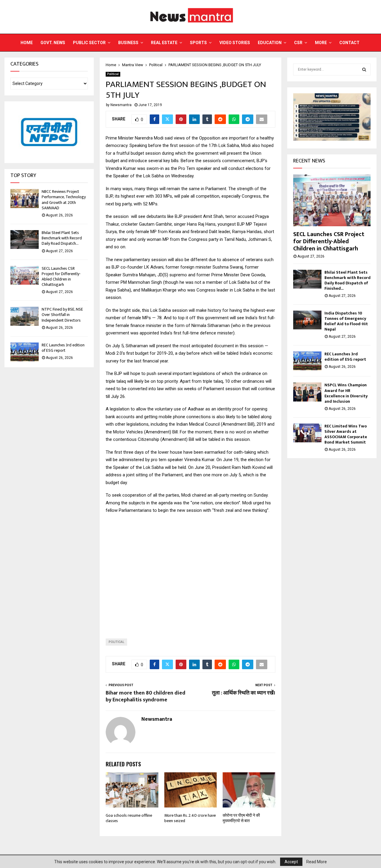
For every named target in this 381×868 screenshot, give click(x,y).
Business (128, 42)
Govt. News (52, 42)
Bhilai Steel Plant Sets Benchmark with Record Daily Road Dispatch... (62, 238)
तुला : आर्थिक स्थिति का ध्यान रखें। (243, 693)
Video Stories (234, 42)
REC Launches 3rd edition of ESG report (63, 348)
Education (270, 42)
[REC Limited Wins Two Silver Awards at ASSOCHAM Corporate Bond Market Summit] (307, 433)
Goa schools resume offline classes (129, 818)
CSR (298, 42)
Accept (291, 861)
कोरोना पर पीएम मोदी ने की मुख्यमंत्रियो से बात (241, 818)
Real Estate (164, 42)
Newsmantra (121, 105)
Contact (349, 42)
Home (27, 42)
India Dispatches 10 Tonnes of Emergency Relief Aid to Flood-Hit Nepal (346, 321)
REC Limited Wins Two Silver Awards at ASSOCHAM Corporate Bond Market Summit (345, 434)
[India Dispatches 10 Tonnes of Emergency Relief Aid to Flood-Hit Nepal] (307, 320)
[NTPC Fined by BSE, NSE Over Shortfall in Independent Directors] (24, 316)
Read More (316, 862)
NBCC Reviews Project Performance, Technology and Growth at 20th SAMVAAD (64, 199)
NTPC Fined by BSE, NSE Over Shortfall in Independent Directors (62, 314)
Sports (198, 42)
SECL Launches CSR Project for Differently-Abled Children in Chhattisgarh (61, 276)
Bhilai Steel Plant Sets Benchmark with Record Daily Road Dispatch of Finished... (347, 280)
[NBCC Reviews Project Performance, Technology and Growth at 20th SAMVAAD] (24, 198)
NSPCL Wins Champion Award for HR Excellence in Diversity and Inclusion (346, 393)
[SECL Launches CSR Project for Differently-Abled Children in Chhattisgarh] (24, 275)
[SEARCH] (364, 69)
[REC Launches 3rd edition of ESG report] (24, 351)
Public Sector (89, 42)
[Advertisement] (190, 571)
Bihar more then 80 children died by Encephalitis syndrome (145, 697)
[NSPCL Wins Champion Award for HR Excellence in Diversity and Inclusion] (307, 391)
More (321, 42)
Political (113, 74)
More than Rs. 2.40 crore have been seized (190, 818)
